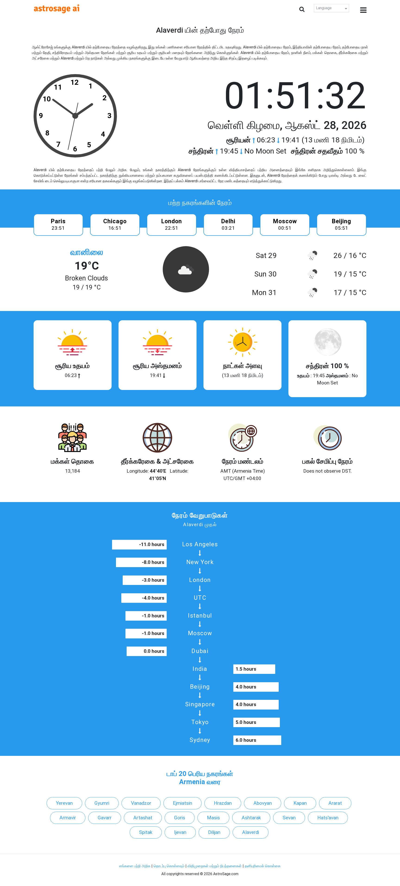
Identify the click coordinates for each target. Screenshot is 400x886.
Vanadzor (141, 803)
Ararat (335, 803)
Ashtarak (251, 817)
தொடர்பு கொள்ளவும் (169, 866)
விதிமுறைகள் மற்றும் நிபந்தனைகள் (215, 866)
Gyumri (101, 803)
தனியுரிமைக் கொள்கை (263, 866)
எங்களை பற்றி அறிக (135, 866)
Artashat (142, 817)
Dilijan (214, 832)
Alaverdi (250, 832)
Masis (213, 817)
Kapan (300, 803)
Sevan (289, 817)
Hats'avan (327, 817)
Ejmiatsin (182, 803)
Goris (179, 817)
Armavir (67, 817)
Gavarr (105, 817)
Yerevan (64, 803)
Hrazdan (223, 803)
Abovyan (262, 803)
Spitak (145, 832)
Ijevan (180, 832)
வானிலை (86, 252)
